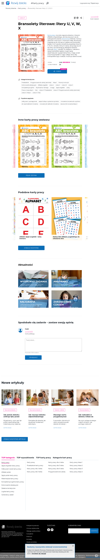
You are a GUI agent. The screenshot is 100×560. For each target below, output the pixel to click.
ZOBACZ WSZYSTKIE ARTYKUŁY (15, 439)
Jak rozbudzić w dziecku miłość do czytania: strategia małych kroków (86, 417)
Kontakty (29, 539)
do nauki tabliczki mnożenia (30, 104)
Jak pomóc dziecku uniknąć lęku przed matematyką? (11, 416)
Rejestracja (95, 3)
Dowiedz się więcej (93, 557)
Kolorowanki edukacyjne (29, 85)
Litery (68, 87)
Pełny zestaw (31, 175)
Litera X (22, 18)
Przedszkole (25, 82)
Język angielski (60, 87)
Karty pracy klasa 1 (76, 462)
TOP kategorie (8, 458)
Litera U (51, 85)
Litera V (58, 85)
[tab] (8, 458)
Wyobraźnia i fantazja (42, 87)
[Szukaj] (47, 3)
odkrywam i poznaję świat (29, 101)
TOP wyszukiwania (25, 458)
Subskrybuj (94, 531)
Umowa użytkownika (32, 528)
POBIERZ (58, 71)
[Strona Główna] (16, 3)
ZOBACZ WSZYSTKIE (31, 248)
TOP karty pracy (43, 458)
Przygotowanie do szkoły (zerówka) (40, 82)
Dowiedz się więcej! (39, 554)
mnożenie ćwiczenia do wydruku (70, 101)
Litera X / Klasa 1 (26, 92)
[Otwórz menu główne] (2, 3)
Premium (29, 536)
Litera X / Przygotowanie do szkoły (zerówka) (66, 90)
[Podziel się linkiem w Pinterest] (77, 18)
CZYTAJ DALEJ (7, 427)
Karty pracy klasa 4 (76, 472)
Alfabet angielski (43, 85)
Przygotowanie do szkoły (56, 472)
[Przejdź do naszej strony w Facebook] (48, 529)
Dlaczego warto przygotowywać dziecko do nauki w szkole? (61, 417)
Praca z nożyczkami (27, 90)
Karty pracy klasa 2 (76, 465)
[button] (15, 146)
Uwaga (52, 87)
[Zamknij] (96, 556)
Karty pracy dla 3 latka (34, 472)
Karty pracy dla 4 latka (56, 462)
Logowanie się (85, 3)
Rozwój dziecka (84, 410)
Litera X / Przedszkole (45, 90)
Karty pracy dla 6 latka (56, 469)
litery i (55, 49)
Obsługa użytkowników (33, 531)
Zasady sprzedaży (31, 542)
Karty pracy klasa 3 (76, 469)
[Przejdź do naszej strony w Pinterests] (52, 529)
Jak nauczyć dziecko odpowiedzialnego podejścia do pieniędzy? (36, 417)
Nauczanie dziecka (10, 410)
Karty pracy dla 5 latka (56, 465)
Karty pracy (38, 3)
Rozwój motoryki (64, 82)
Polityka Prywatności (32, 525)
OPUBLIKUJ (33, 357)
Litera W (64, 85)
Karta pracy (51, 35)
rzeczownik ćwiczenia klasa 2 (68, 104)
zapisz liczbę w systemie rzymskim (49, 101)
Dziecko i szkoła (59, 410)
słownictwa (66, 39)
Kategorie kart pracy (62, 458)
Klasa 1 (55, 82)
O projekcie (29, 534)
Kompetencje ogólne (28, 87)
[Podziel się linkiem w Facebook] (75, 18)
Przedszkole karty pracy (35, 465)
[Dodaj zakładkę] (81, 18)
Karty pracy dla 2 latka (34, 469)
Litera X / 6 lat (36, 92)
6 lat (36, 90)
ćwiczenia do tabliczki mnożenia (49, 104)
